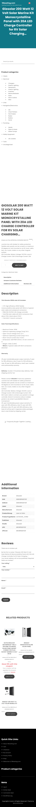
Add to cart (19, 265)
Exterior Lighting (13, 85)
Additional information (11, 284)
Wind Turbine (12, 97)
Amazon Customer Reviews (13, 280)
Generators (12, 87)
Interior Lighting (13, 89)
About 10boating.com (10, 744)
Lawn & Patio (20, 513)
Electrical (6, 79)
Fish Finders (12, 114)
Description (7, 277)
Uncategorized (8, 144)
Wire (9, 100)
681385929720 (21, 527)
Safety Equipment (9, 134)
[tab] (7, 277)
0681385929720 (21, 499)
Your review (5, 570)
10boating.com (8, 3)
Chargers (11, 83)
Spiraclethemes (18, 803)
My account (7, 753)
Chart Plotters (12, 112)
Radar (10, 116)
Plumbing (6, 123)
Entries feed (7, 790)
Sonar (10, 120)
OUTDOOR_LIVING (22, 517)
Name (3, 580)
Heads (10, 127)
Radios (10, 118)
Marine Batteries (13, 93)
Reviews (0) (28, 284)
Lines (4, 102)
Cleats (5, 76)
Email (3, 588)
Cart (4, 747)
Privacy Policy (7, 755)
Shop (4, 758)
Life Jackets (12, 139)
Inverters (11, 91)
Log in (5, 787)
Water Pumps (12, 131)
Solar (10, 95)
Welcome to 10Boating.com (12, 761)
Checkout (6, 750)
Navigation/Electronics (10, 105)
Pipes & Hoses (12, 129)
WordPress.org (7, 796)
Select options (28, 657)
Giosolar (19, 496)
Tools (5, 141)
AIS (9, 110)
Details (30, 239)
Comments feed (8, 793)
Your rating (5, 563)
